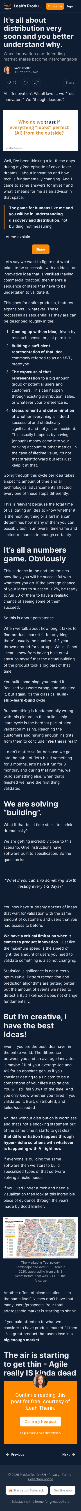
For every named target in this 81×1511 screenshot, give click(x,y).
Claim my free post (40, 1421)
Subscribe (55, 6)
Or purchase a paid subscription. (40, 1433)
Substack (18, 1501)
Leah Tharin (22, 67)
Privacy (54, 1474)
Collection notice (40, 1479)
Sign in (71, 6)
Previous (17, 1454)
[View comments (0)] (25, 82)
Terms (66, 1474)
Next (66, 1454)
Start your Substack (28, 1490)
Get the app (63, 1490)
